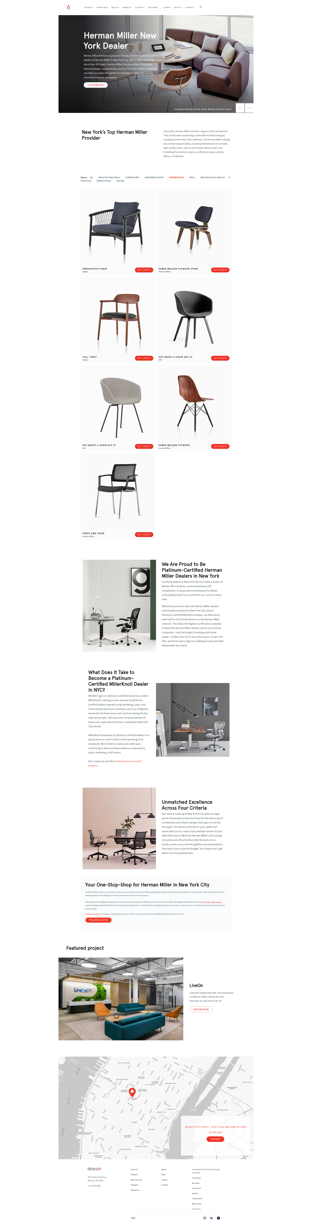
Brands (126, 7)
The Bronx (196, 1178)
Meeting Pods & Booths (213, 177)
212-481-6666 (215, 1132)
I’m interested (96, 85)
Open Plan (86, 181)
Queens (195, 1193)
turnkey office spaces (213, 902)
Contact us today (92, 914)
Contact (189, 7)
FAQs (163, 1174)
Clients (139, 7)
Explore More (201, 1009)
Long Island (197, 1198)
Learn (166, 7)
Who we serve (136, 1180)
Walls (114, 7)
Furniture (101, 7)
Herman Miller (176, 177)
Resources (135, 1190)
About (177, 7)
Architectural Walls (109, 177)
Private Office (104, 181)
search (201, 7)
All (91, 177)
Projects (134, 1174)
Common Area (132, 177)
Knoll (192, 177)
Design (87, 7)
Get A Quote (144, 270)
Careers (164, 1180)
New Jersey (196, 1203)
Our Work (153, 7)
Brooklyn (196, 1183)
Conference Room (154, 177)
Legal (133, 1218)
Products (134, 1185)
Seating (120, 181)
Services (134, 1169)
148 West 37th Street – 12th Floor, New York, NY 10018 (215, 1127)
